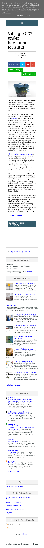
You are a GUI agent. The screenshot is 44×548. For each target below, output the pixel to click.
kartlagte (14, 118)
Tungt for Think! (11, 305)
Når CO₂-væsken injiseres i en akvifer (20, 154)
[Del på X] (22, 64)
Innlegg (10, 525)
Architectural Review (15, 472)
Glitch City (11, 463)
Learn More (19, 16)
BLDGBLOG (11, 461)
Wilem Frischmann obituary (17, 414)
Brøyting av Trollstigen (13, 502)
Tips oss (30, 272)
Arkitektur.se (13, 451)
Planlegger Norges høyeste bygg (25, 314)
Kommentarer (12, 528)
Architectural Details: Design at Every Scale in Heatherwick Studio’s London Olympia (20, 401)
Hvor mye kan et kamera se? (15, 509)
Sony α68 (9, 513)
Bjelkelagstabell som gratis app (24, 283)
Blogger (25, 534)
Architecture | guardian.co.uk (19, 412)
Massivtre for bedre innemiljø (24, 349)
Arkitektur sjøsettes (14, 441)
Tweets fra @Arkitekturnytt (14, 486)
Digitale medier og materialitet (21, 251)
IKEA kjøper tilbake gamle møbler (25, 325)
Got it (27, 16)
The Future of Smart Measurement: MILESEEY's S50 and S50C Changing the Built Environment (21, 427)
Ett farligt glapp (13, 452)
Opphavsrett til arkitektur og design (25, 372)
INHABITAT (12, 424)
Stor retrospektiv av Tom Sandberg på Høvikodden (18, 498)
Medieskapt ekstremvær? (14, 385)
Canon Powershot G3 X (13, 506)
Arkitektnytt (12, 440)
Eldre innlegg (29, 74)
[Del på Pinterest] (27, 64)
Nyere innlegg (15, 69)
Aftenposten (17, 215)
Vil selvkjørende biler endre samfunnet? (23, 337)
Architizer (11, 398)
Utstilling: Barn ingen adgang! (23, 361)
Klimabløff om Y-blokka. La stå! (24, 294)
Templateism (33, 544)
